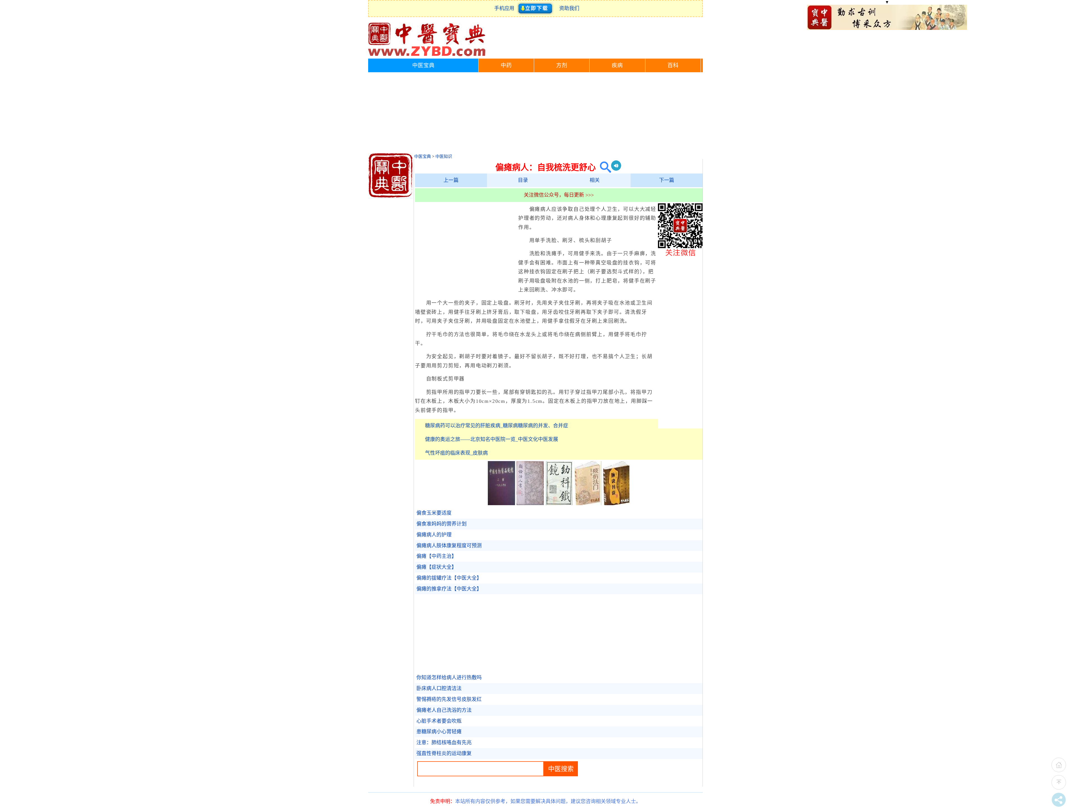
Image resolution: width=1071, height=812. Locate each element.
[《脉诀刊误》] (616, 503)
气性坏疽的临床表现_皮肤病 (456, 453)
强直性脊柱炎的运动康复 (444, 753)
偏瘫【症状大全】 (436, 567)
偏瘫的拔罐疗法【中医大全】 (449, 578)
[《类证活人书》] (530, 503)
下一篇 (666, 180)
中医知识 (443, 156)
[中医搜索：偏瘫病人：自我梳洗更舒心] (603, 167)
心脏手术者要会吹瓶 (439, 721)
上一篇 (451, 180)
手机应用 (505, 8)
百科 (673, 65)
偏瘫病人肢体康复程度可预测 (449, 545)
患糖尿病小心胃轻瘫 (439, 731)
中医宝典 (423, 65)
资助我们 (569, 8)
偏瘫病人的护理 (434, 535)
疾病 (617, 65)
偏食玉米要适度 (434, 513)
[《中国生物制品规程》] (501, 503)
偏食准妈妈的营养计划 (441, 524)
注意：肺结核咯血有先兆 (444, 742)
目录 (523, 180)
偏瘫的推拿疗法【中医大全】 (449, 589)
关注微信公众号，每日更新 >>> (559, 195)
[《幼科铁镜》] (559, 503)
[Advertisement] (535, 114)
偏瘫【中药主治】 (436, 556)
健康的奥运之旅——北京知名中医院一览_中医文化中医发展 (491, 439)
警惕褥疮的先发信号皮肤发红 (449, 699)
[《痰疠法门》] (587, 503)
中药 (506, 65)
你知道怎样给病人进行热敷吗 (449, 677)
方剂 (561, 65)
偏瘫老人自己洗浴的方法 (444, 710)
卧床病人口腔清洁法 (439, 688)
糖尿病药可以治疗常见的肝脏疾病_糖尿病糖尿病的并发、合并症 (496, 425)
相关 (595, 180)
